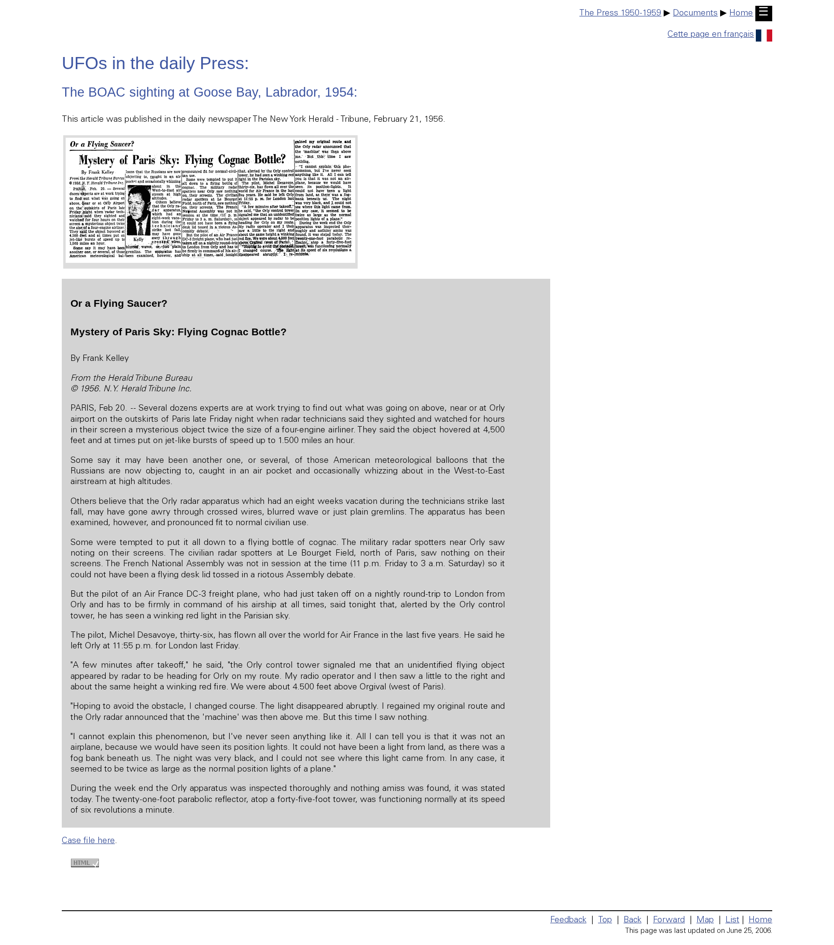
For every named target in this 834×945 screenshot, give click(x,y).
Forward (669, 920)
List (732, 920)
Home (741, 13)
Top (605, 920)
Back (632, 920)
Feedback (568, 920)
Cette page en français (710, 34)
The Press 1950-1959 (620, 13)
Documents (695, 13)
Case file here (88, 841)
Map (705, 920)
